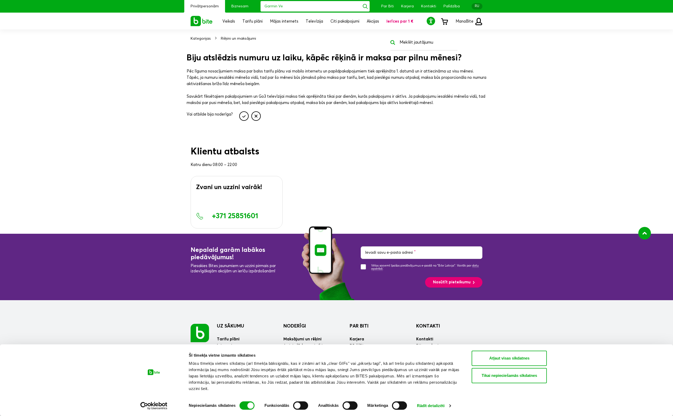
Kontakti (428, 6)
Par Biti (387, 6)
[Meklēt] (365, 6)
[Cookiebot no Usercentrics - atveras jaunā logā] (154, 406)
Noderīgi (294, 326)
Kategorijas (201, 38)
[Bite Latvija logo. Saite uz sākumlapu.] (202, 21)
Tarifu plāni (228, 339)
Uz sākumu (230, 326)
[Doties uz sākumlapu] (200, 333)
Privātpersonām (205, 6)
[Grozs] (444, 21)
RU (477, 6)
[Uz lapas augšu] (644, 233)
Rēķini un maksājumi (238, 38)
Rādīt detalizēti (431, 405)
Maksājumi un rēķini (302, 339)
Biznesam (239, 6)
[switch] (300, 405)
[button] (432, 21)
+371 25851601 (235, 216)
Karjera (407, 6)
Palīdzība (451, 6)
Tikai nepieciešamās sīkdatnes (509, 375)
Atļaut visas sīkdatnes (509, 358)
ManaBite (465, 21)
